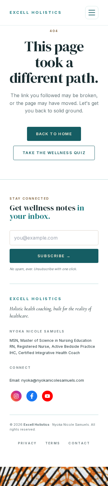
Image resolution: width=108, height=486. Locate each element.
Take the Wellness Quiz (54, 152)
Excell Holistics (36, 12)
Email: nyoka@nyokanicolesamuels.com (47, 380)
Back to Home (54, 133)
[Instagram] (16, 396)
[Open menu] (91, 12)
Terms (52, 443)
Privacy (27, 443)
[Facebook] (31, 396)
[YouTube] (47, 396)
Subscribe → (54, 255)
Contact (79, 443)
